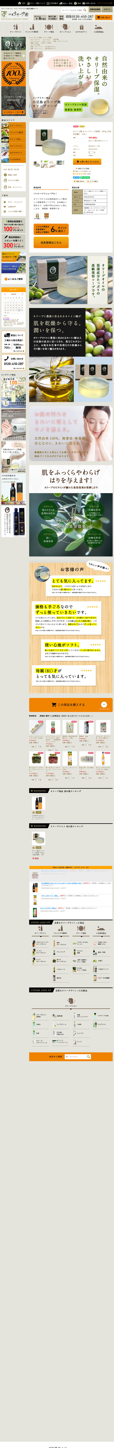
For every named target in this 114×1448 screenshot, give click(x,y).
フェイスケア (47, 39)
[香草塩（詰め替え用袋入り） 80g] (70, 733)
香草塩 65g (83, 736)
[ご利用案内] (52, 5)
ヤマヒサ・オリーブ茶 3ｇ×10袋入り (103, 737)
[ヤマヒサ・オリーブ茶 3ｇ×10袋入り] (103, 733)
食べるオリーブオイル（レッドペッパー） (53, 769)
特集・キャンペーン (37, 46)
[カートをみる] (103, 19)
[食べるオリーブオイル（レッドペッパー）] (53, 764)
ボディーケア (47, 41)
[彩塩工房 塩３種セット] (86, 764)
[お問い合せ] (88, 5)
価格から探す (35, 43)
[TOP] (21, 5)
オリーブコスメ (35, 39)
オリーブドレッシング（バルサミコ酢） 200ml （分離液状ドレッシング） (54, 739)
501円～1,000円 (46, 43)
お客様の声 (12, 207)
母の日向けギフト (50, 48)
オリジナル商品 (35, 45)
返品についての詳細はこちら (83, 171)
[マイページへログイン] (107, 11)
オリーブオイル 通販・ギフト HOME (40, 37)
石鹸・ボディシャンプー (60, 41)
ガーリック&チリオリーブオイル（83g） (103, 768)
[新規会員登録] (95, 11)
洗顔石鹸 (56, 39)
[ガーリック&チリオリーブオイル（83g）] (103, 764)
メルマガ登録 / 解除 (15, 211)
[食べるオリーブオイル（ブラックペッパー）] (36, 764)
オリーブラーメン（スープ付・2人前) (36, 737)
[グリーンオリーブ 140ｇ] (70, 764)
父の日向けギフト (50, 46)
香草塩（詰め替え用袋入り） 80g (70, 737)
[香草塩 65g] (86, 733)
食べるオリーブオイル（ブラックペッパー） (36, 769)
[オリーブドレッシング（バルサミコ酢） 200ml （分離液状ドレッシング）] (53, 733)
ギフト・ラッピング (15, 202)
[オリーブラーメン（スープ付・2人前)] (36, 733)
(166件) (89, 174)
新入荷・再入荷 (13, 169)
